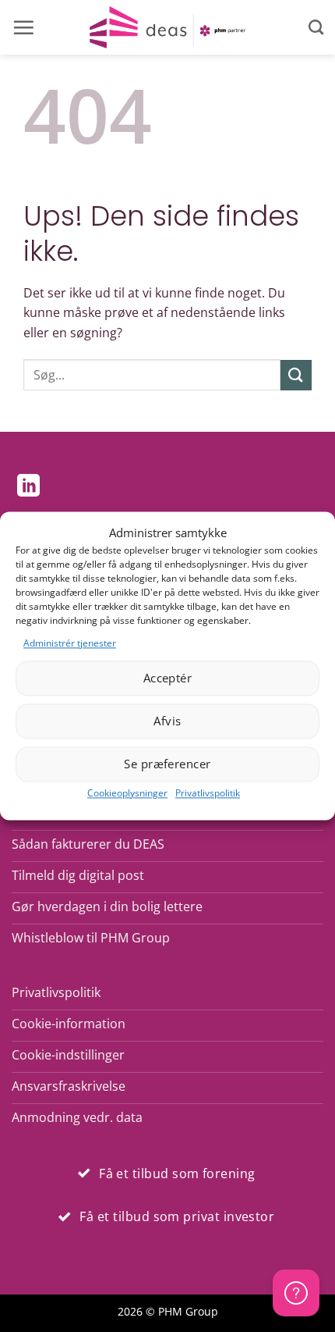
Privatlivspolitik (207, 793)
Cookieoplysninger (127, 793)
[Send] (296, 375)
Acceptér (167, 678)
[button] (23, 27)
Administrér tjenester (69, 643)
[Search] (316, 27)
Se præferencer (167, 764)
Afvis (167, 721)
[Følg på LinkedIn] (28, 487)
